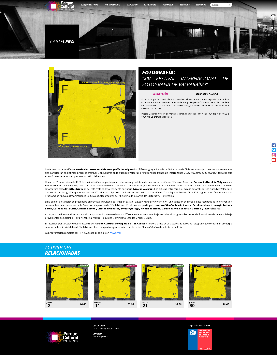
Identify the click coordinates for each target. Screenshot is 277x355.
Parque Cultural (89, 4)
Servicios (185, 4)
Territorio (168, 4)
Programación (112, 4)
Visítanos (201, 4)
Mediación (132, 4)
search (229, 4)
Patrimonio (150, 4)
